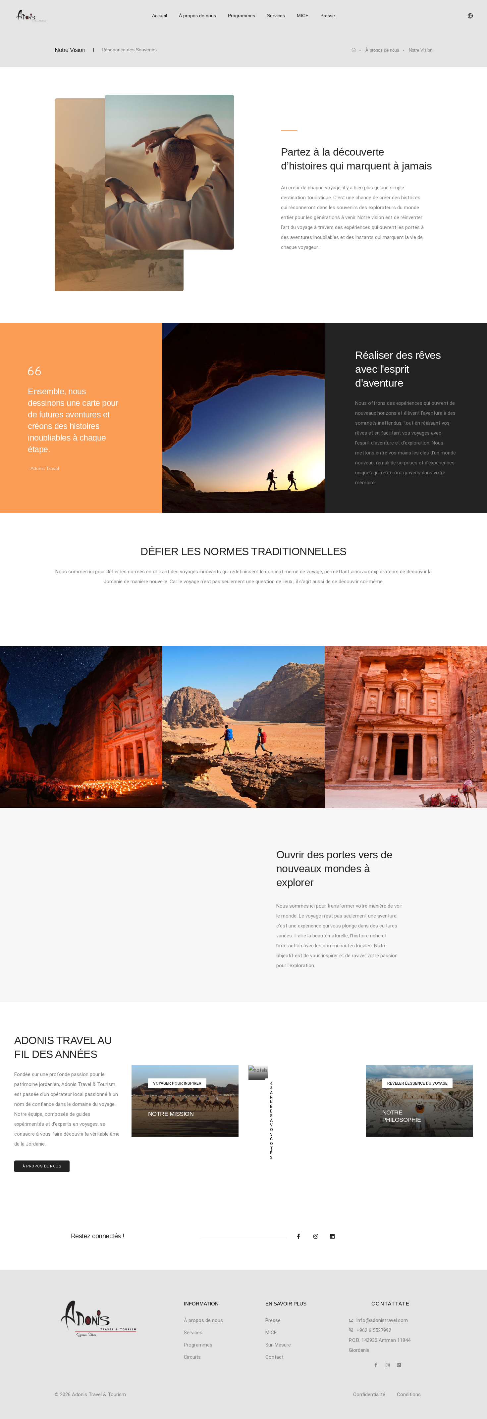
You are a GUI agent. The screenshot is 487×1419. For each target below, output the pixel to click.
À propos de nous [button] (42, 1166)
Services (276, 15)
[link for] (354, 50)
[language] (470, 16)
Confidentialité (369, 1394)
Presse (327, 15)
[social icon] (303, 1236)
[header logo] (49, 16)
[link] (98, 1319)
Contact (274, 1357)
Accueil (159, 15)
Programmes (241, 15)
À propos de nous (197, 15)
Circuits (192, 1357)
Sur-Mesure (278, 1345)
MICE (302, 15)
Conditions (409, 1394)
